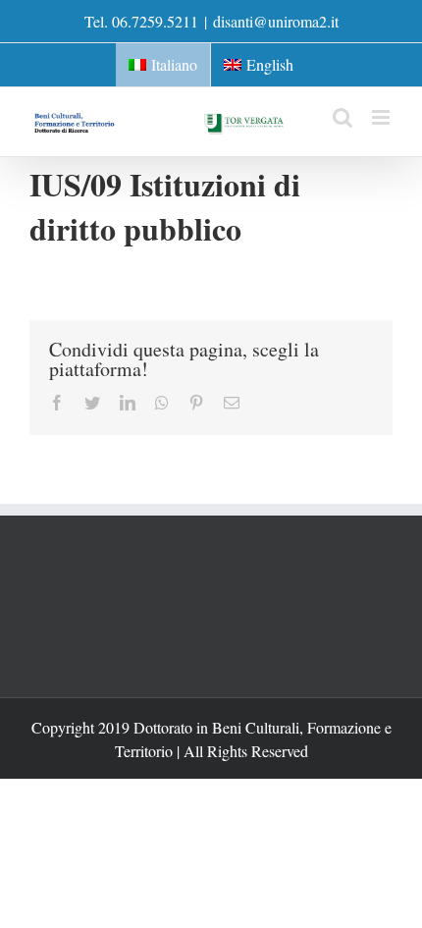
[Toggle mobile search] (342, 117)
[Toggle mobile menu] (382, 117)
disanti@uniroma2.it (276, 21)
